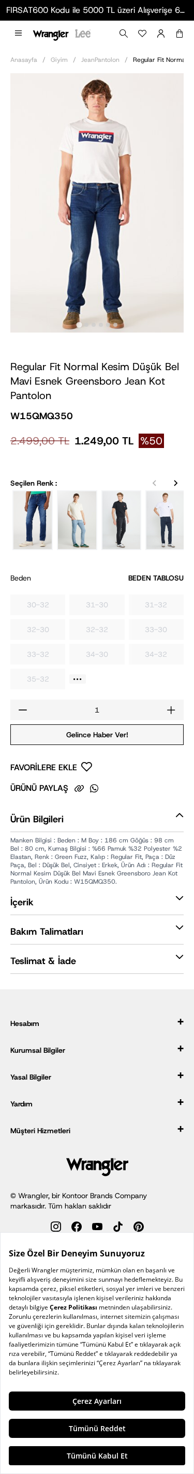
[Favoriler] (142, 33)
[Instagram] (56, 1228)
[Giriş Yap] (161, 33)
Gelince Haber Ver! (97, 734)
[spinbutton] (97, 710)
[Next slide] (175, 483)
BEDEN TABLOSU (156, 578)
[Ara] (124, 33)
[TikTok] (118, 1228)
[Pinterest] (138, 1228)
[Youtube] (97, 1228)
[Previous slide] (154, 483)
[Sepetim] (179, 33)
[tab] (79, 324)
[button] (18, 33)
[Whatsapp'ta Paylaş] (94, 788)
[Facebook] (76, 1228)
